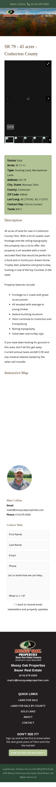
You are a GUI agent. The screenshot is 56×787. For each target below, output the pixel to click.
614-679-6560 (23, 514)
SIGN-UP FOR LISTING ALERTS (28, 752)
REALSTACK (43, 769)
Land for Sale (28, 700)
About (28, 717)
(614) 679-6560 (40, 4)
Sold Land (28, 711)
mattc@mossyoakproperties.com (25, 510)
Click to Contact (33, 204)
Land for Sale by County (28, 706)
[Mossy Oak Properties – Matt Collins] (10, 15)
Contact (28, 722)
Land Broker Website (13, 769)
